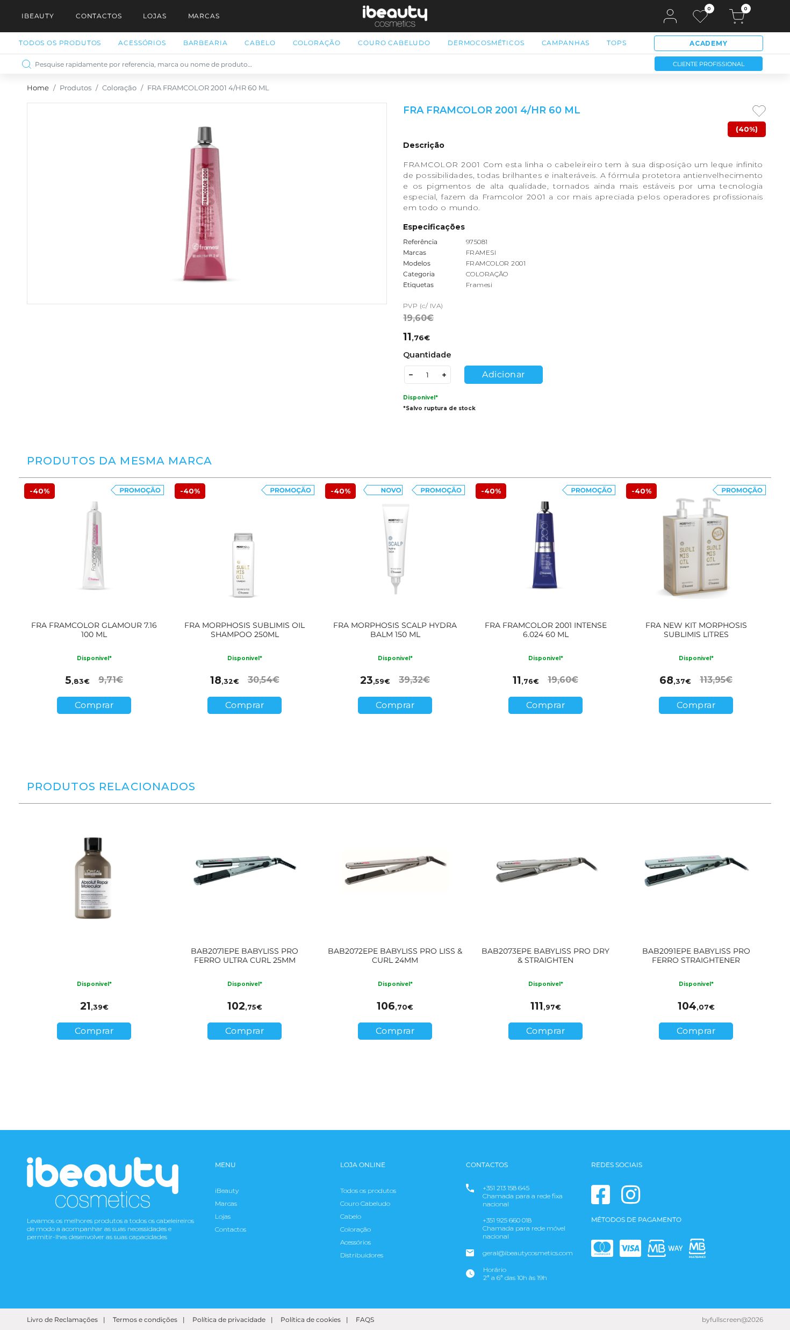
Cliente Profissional (708, 64)
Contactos (99, 16)
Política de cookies (311, 1319)
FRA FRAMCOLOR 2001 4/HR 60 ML (208, 88)
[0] (700, 16)
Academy (709, 43)
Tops (616, 43)
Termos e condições (145, 1319)
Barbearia (205, 43)
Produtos (75, 88)
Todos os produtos (368, 1190)
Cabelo (260, 43)
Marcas (204, 16)
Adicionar (503, 374)
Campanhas (566, 43)
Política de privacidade (228, 1319)
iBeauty (37, 16)
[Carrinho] (736, 16)
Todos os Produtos (60, 43)
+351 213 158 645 (506, 1188)
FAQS (365, 1319)
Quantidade (427, 355)
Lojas (154, 16)
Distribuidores (361, 1255)
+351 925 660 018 (507, 1220)
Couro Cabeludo (394, 43)
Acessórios (142, 43)
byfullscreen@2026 (732, 1319)
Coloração (317, 43)
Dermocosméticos (486, 43)
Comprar (94, 705)
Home (38, 88)
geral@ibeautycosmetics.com (528, 1253)
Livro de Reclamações (62, 1319)
